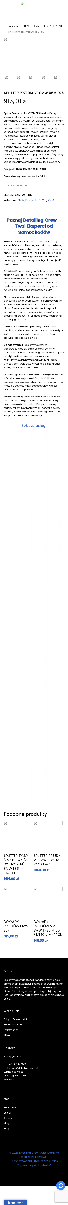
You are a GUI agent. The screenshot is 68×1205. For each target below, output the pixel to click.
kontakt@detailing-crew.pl (22, 1068)
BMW (26, 26)
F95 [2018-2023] (53, 26)
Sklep (7, 1035)
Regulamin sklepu (14, 1024)
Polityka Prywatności (15, 1019)
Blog (6, 1128)
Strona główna (11, 26)
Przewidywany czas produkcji (21, 176)
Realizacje (10, 1107)
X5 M (36, 26)
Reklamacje (11, 1029)
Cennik (8, 1118)
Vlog (6, 1123)
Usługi (7, 1112)
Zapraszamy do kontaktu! (34, 1165)
